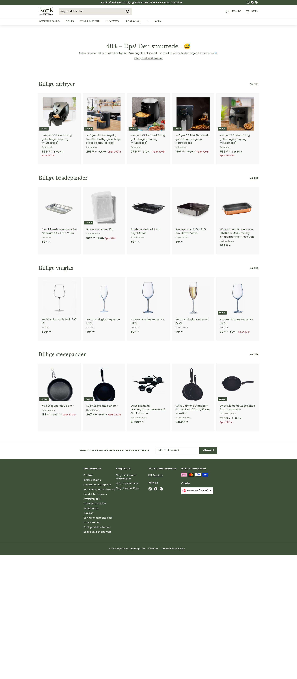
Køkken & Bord (49, 21)
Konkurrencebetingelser (98, 517)
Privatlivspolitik (92, 498)
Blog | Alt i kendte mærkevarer (126, 476)
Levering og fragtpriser (97, 484)
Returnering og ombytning (99, 489)
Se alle (254, 84)
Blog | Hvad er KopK (128, 488)
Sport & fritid (90, 21)
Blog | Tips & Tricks (127, 483)
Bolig (70, 21)
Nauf (182, 548)
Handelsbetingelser (95, 494)
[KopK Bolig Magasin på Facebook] (155, 488)
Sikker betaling (92, 480)
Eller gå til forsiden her (148, 58)
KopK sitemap (92, 522)
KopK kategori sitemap (97, 531)
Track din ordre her (95, 503)
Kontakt (88, 475)
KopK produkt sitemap (97, 527)
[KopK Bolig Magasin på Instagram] (150, 488)
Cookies (88, 513)
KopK (158, 21)
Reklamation (91, 508)
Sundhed (112, 21)
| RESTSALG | (132, 21)
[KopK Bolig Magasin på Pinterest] (161, 488)
